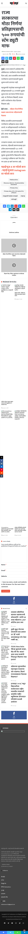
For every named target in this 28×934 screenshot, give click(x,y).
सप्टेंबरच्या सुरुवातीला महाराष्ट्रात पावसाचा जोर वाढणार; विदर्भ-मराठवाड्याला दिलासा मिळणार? (19, 671)
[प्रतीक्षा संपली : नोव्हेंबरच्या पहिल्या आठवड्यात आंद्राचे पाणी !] (21, 288)
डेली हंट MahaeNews (6, 887)
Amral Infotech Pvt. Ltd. (17, 919)
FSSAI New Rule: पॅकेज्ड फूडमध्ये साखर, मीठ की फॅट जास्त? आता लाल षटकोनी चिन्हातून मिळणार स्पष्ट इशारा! (19, 653)
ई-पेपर (2, 880)
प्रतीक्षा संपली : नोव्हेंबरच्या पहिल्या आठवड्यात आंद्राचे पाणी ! (20, 294)
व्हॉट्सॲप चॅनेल (4, 897)
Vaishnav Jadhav (17, 51)
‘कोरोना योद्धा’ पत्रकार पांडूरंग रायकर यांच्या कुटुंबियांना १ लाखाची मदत (7, 403)
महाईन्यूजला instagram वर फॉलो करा (13, 172)
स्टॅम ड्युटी (14, 199)
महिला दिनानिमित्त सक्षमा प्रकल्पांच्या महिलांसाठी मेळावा (12, 112)
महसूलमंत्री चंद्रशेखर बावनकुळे (11, 196)
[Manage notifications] (24, 930)
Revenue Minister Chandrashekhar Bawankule (14, 184)
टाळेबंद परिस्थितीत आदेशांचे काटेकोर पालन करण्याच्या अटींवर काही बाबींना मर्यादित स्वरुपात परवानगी (20, 530)
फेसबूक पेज (3, 884)
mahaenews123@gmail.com (8, 904)
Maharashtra (14, 180)
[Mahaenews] (14, 3)
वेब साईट (3, 877)
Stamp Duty (14, 188)
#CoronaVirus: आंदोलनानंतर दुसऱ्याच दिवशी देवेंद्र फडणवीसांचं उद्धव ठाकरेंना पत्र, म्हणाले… (7, 530)
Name (3, 564)
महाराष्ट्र (23, 196)
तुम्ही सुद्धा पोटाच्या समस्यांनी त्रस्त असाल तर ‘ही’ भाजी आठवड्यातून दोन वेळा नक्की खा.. (18, 634)
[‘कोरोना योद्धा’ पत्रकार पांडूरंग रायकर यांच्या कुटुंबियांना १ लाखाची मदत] (7, 342)
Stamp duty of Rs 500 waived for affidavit (14, 192)
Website (4, 576)
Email (3, 570)
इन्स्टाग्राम (3, 894)
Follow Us (5, 871)
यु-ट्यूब (2, 890)
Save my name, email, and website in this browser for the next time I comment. (14, 584)
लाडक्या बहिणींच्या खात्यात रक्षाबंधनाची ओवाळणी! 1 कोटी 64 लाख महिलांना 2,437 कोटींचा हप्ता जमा (18, 617)
